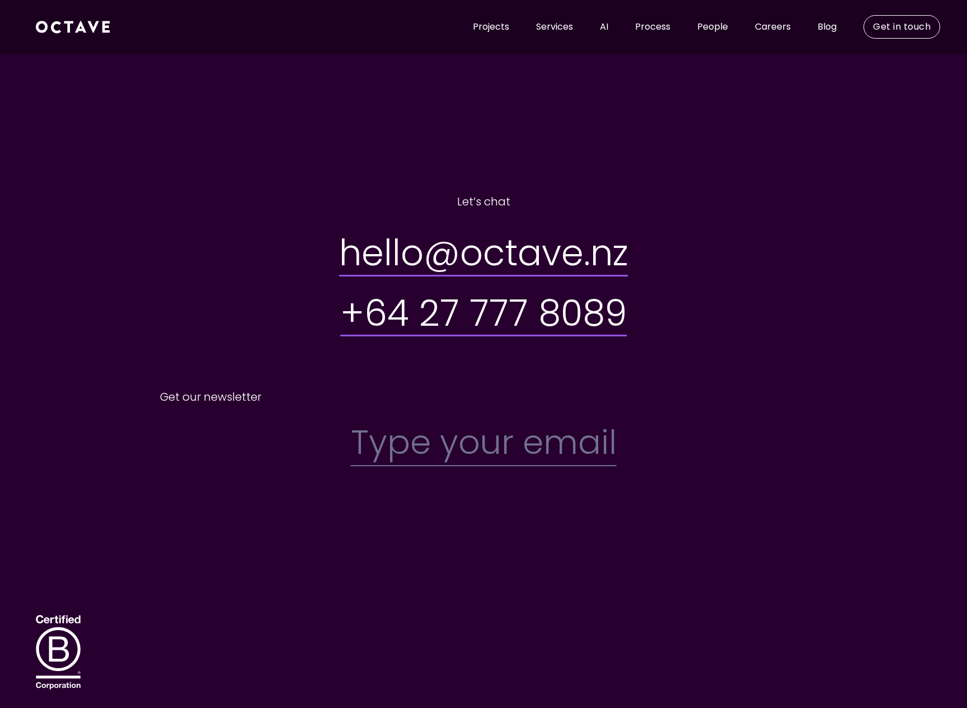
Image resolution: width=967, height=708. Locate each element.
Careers (773, 26)
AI (604, 26)
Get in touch (902, 26)
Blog (827, 26)
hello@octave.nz (483, 252)
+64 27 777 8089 (483, 313)
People (712, 26)
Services (554, 26)
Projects (491, 26)
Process (652, 26)
